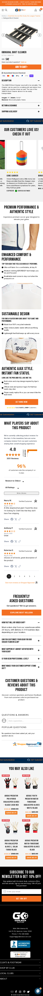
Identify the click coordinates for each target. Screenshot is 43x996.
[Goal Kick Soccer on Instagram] (20, 991)
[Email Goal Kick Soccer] (12, 991)
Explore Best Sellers (21, 612)
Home (4, 16)
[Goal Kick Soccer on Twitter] (28, 991)
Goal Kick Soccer (23, 995)
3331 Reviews (14, 458)
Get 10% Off (21, 898)
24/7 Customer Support (28, 121)
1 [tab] (20, 45)
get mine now (21, 402)
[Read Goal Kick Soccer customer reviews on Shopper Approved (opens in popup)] (20, 954)
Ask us (23, 62)
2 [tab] (23, 45)
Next (39, 35)
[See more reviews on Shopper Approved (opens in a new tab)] (19, 519)
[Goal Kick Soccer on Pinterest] (24, 991)
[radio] (31, 450)
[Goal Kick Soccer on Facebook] (16, 991)
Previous (3, 35)
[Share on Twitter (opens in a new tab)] (15, 519)
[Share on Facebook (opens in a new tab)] (12, 520)
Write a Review (21, 493)
